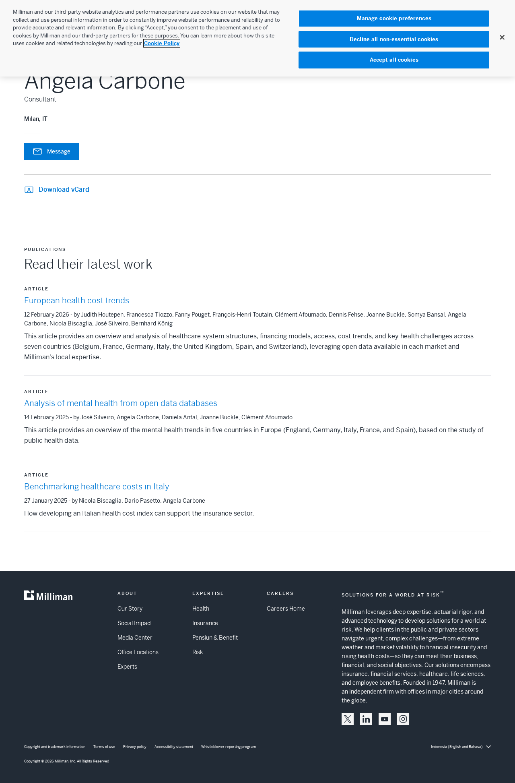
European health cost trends (76, 301)
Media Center (134, 637)
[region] (257, 38)
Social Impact (134, 623)
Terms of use (104, 746)
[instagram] (403, 719)
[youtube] (385, 719)
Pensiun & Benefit (215, 637)
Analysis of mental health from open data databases (120, 403)
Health (200, 608)
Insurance (205, 623)
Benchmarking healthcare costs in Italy (96, 487)
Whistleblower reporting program (228, 746)
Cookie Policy (161, 43)
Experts (127, 666)
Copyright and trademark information (54, 746)
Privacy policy (134, 746)
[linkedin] (366, 719)
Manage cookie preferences (394, 18)
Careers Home (286, 608)
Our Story (129, 608)
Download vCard (64, 189)
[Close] (502, 37)
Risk (197, 652)
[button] (348, 719)
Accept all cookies (394, 59)
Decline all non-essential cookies (394, 39)
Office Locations (138, 652)
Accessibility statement (173, 746)
